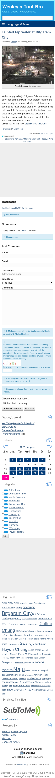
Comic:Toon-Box (17, 493)
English (51, 134)
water (45, 123)
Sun (10, 685)
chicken (38, 630)
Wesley (14, 41)
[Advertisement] (27, 170)
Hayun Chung (14, 649)
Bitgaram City (30, 123)
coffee (4, 635)
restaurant (7, 678)
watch (16, 689)
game (16, 644)
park (46, 670)
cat (16, 624)
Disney (21, 638)
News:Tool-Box (17, 504)
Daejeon (14, 638)
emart (4, 643)
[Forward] (49, 446)
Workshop (14, 528)
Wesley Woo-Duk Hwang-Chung (39, 689)
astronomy (8, 607)
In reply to (7, 279)
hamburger (40, 643)
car (13, 624)
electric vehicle (46, 638)
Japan (12, 657)
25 (20, 473)
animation (24, 603)
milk (17, 662)
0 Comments (17, 128)
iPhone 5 (13, 654)
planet (10, 674)
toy (49, 685)
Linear (23, 230)
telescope (35, 685)
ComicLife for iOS (11, 741)
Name (5, 252)
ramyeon (38, 674)
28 (42, 473)
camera (42, 618)
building (6, 618)
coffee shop (13, 635)
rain (26, 674)
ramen (30, 674)
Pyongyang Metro (11, 433)
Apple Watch (39, 603)
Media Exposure (17, 497)
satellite (31, 678)
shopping (46, 678)
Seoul (38, 678)
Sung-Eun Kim (20, 685)
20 (35, 468)
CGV (18, 630)
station (48, 682)
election (28, 638)
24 (12, 473)
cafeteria (29, 618)
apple (31, 603)
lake (22, 657)
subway (5, 685)
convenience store (41, 635)
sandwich (22, 678)
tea (28, 685)
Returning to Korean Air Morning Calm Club (22, 138)
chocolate (48, 630)
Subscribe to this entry (15, 403)
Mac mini (6, 738)
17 (12, 468)
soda (17, 681)
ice (29, 650)
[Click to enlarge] (28, 65)
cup (9, 638)
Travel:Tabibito (16, 531)
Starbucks (39, 681)
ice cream (36, 650)
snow (11, 681)
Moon (22, 662)
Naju (39, 123)
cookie (4, 638)
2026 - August (27, 447)
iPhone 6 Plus (34, 654)
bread (42, 614)
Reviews (13, 524)
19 (27, 468)
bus (23, 618)
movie (29, 662)
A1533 (16, 603)
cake (35, 618)
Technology (15, 511)
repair (45, 674)
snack (5, 682)
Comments (12, 719)
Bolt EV (35, 614)
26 (27, 473)
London (42, 657)
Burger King (15, 618)
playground (18, 674)
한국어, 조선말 (43, 134)
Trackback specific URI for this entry (17, 208)
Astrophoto (14, 490)
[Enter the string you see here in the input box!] (12, 363)
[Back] (5, 446)
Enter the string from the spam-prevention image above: (26, 367)
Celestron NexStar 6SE (29, 624)
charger (24, 630)
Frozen (11, 644)
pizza (4, 674)
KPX (18, 657)
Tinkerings (14, 514)
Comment (7, 287)
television (43, 685)
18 (20, 468)
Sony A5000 (25, 682)
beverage (29, 607)
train (4, 689)
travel (9, 689)
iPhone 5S (23, 654)
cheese (31, 631)
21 (42, 468)
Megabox (8, 662)
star (32, 681)
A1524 (10, 603)
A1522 (4, 603)
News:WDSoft (16, 507)
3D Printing (15, 518)
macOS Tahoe (9, 735)
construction (25, 635)
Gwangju (27, 643)
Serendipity (21, 764)
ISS (7, 657)
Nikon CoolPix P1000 (34, 670)
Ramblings (6, 128)
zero (3, 693)
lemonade (29, 657)
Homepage (8, 270)
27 (35, 473)
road (15, 678)
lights (36, 657)
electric (35, 638)
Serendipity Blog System (14, 731)
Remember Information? (16, 398)
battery (19, 607)
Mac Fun (13, 521)
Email (5, 261)
